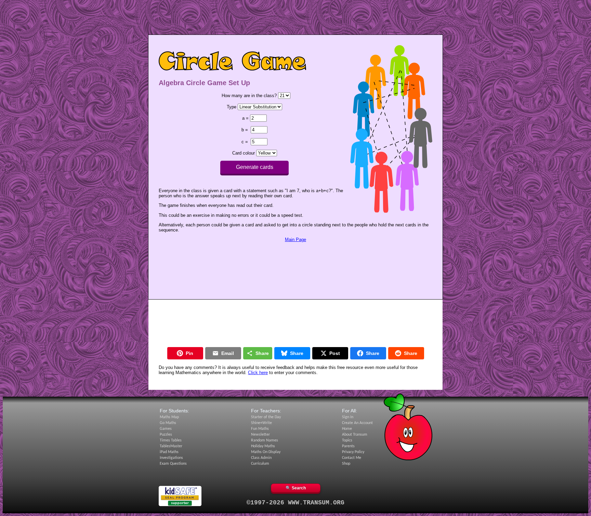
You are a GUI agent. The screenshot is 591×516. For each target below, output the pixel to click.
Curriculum (260, 464)
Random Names (264, 440)
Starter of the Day (266, 417)
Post (334, 353)
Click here (258, 372)
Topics (347, 440)
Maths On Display (265, 452)
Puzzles (166, 435)
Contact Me (351, 458)
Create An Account (357, 423)
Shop (346, 464)
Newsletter (260, 435)
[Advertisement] (295, 18)
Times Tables (171, 440)
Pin (189, 353)
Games (166, 429)
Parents (348, 446)
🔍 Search (296, 488)
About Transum (354, 435)
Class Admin (261, 458)
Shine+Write (261, 423)
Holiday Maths (263, 446)
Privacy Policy (353, 452)
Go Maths (168, 423)
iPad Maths (169, 452)
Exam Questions (173, 464)
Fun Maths (260, 429)
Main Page (295, 239)
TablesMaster (171, 446)
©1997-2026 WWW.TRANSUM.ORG (295, 502)
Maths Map (169, 417)
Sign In (347, 417)
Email (227, 353)
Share (262, 353)
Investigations (171, 458)
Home (347, 429)
